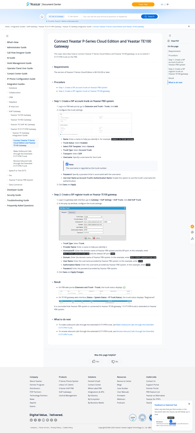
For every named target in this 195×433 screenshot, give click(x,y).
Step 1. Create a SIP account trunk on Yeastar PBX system (83, 87)
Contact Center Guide (17, 73)
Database (13, 88)
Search (151, 16)
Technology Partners (39, 395)
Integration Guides (18, 27)
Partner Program (37, 385)
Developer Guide (15, 189)
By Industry (93, 395)
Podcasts (121, 403)
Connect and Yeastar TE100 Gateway (118, 27)
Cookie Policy (68, 427)
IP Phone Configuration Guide (21, 78)
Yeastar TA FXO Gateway (21, 120)
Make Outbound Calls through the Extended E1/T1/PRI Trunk (22, 153)
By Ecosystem (94, 399)
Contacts (33, 427)
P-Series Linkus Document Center (188, 230)
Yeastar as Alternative (155, 395)
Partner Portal (152, 388)
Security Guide (14, 195)
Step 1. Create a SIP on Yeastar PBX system (177, 62)
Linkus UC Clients (66, 385)
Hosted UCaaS (94, 381)
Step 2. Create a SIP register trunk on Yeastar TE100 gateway (84, 91)
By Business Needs (96, 403)
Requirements (175, 51)
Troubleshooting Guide (18, 200)
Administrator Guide (16, 47)
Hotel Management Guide (19, 63)
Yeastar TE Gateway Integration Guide (77, 27)
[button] (5, 42)
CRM (11, 97)
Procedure (173, 55)
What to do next (175, 82)
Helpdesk (13, 102)
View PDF (175, 41)
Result (171, 78)
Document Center (51, 4)
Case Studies (122, 388)
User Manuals (123, 392)
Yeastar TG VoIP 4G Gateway (23, 124)
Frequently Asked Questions (20, 205)
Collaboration (15, 92)
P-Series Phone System (68, 381)
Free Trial (143, 4)
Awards (33, 403)
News (32, 399)
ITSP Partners (35, 392)
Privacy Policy (56, 427)
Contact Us (151, 381)
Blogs (119, 385)
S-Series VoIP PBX (66, 388)
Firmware (121, 395)
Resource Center (124, 381)
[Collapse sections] (189, 26)
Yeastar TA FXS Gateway (21, 115)
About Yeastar (36, 381)
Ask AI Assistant (188, 224)
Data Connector (15, 184)
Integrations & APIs (96, 392)
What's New (12, 42)
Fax (10, 175)
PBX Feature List (153, 392)
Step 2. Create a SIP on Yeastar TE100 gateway (178, 71)
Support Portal (188, 236)
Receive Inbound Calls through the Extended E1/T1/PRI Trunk (22, 163)
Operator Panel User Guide (20, 68)
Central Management (68, 395)
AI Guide (11, 57)
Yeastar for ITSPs (153, 399)
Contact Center (94, 385)
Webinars (121, 399)
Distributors (35, 388)
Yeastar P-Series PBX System (21, 180)
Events (32, 406)
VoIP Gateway (32, 27)
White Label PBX (95, 388)
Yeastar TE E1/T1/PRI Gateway (50, 27)
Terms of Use (44, 427)
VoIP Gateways (65, 392)
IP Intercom (14, 106)
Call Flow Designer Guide (19, 52)
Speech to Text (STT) (17, 170)
